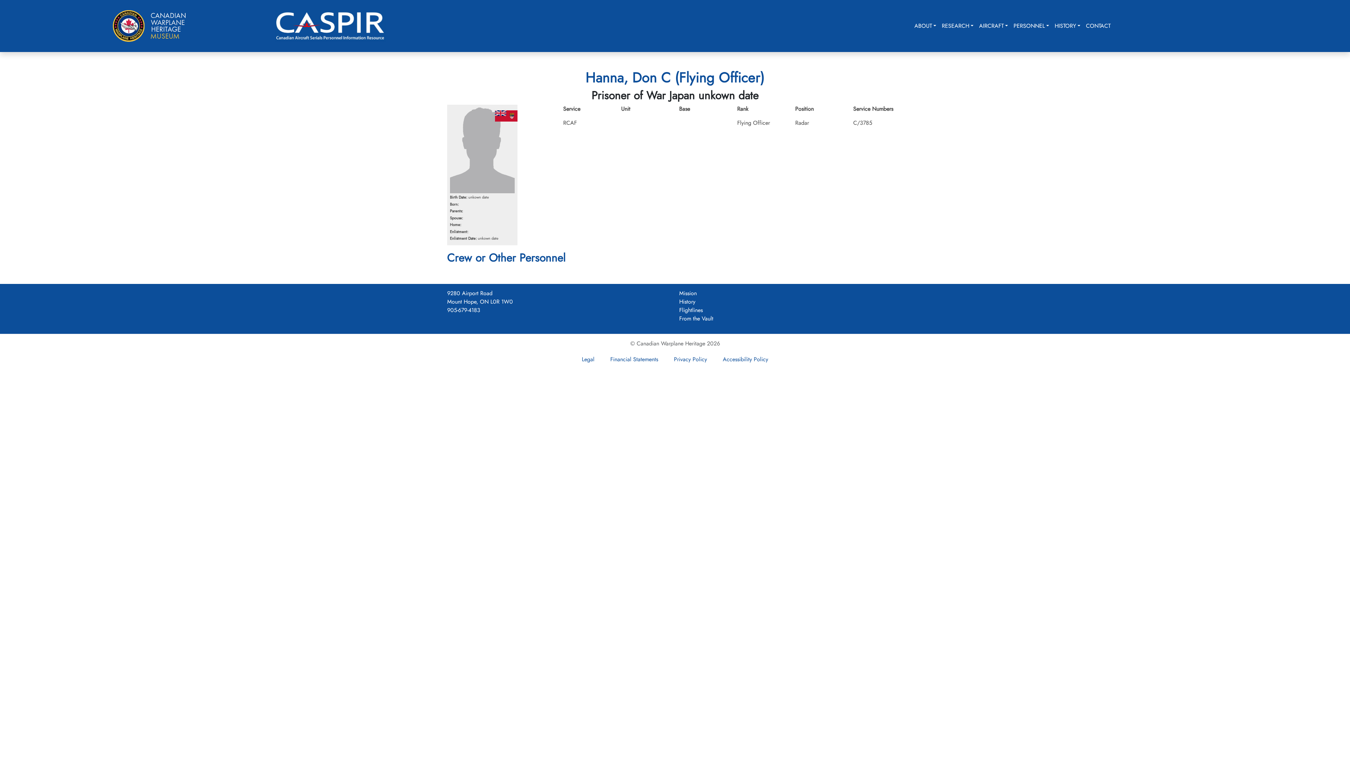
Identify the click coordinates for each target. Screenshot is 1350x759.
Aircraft (991, 26)
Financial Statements (634, 359)
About (923, 26)
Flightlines (691, 310)
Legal (588, 359)
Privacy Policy (690, 359)
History (1065, 26)
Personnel (1029, 26)
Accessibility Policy (745, 359)
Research (955, 26)
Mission (688, 293)
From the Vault (696, 318)
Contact (1098, 26)
